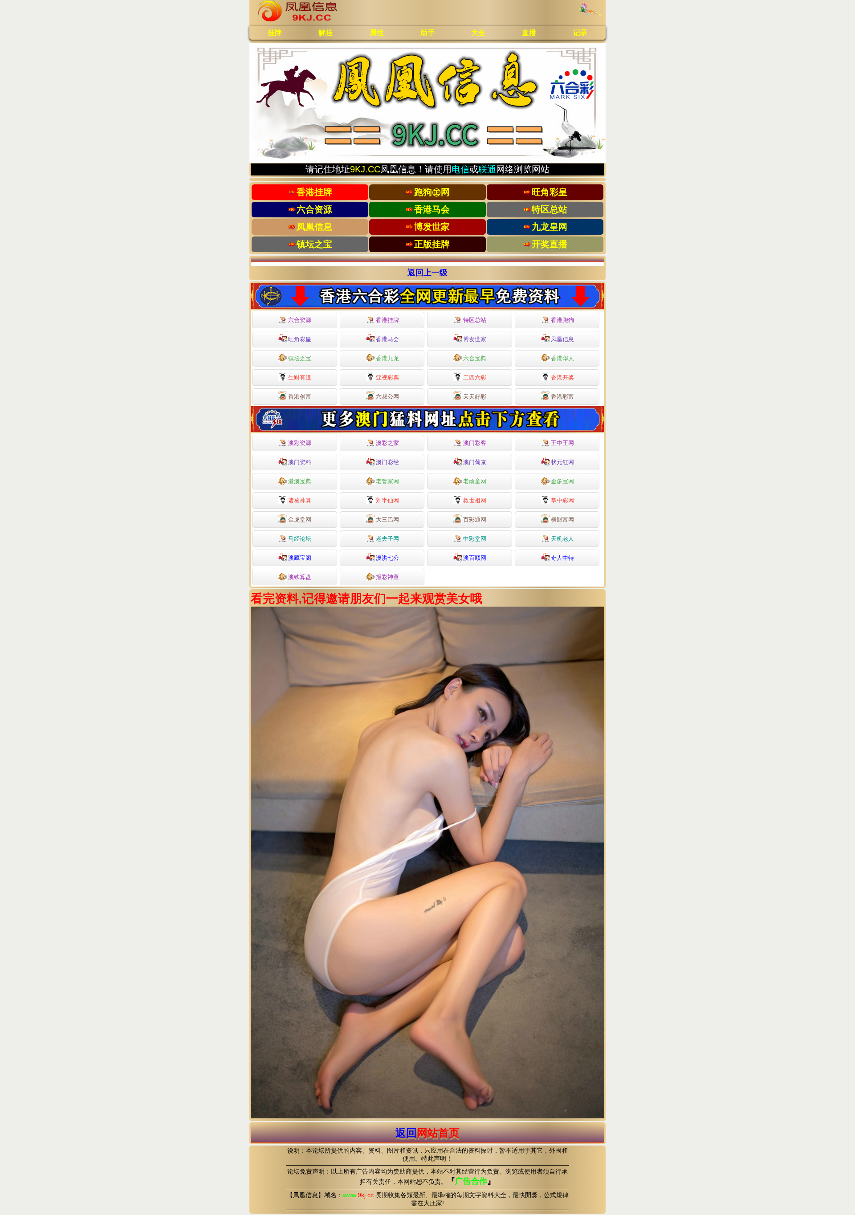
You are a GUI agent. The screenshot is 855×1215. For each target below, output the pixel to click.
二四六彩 (474, 377)
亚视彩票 (387, 377)
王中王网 (562, 443)
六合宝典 (474, 358)
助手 (427, 33)
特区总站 (474, 320)
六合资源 (299, 320)
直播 (529, 33)
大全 (478, 33)
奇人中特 (562, 557)
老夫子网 (387, 538)
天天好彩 (474, 396)
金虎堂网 (299, 519)
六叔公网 (387, 396)
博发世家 (474, 339)
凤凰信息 (562, 339)
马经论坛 (299, 538)
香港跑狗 (562, 320)
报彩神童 (387, 577)
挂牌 (275, 33)
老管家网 (387, 481)
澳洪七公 (387, 557)
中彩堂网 (474, 538)
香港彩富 (562, 396)
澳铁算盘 (299, 577)
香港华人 (562, 358)
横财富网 (562, 519)
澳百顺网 (474, 557)
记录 (580, 33)
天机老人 (562, 538)
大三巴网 (387, 519)
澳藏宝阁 (299, 557)
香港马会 (387, 339)
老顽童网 (474, 481)
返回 (427, 1133)
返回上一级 (427, 272)
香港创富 (299, 396)
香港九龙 (387, 358)
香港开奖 (562, 377)
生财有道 (299, 377)
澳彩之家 (387, 443)
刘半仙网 (387, 500)
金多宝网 (562, 481)
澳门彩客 (474, 443)
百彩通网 (474, 519)
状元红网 (562, 462)
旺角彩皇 (299, 339)
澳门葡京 (474, 462)
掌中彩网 (562, 500)
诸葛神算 (299, 500)
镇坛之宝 (299, 358)
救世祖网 (474, 500)
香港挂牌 (387, 320)
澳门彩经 (387, 462)
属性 (377, 33)
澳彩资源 (299, 443)
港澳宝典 (299, 481)
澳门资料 (299, 462)
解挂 (325, 33)
